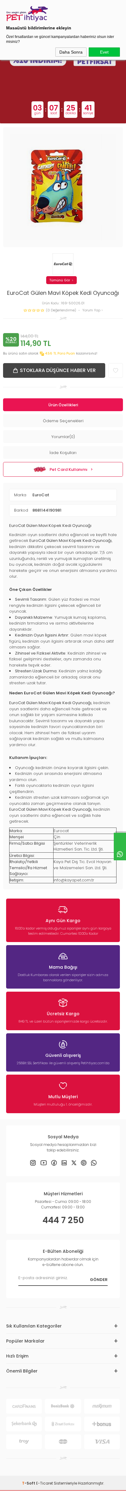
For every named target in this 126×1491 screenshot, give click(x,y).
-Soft (29, 1483)
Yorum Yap (91, 310)
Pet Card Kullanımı (68, 469)
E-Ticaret (44, 1483)
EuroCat (40, 495)
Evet (104, 52)
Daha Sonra (71, 52)
